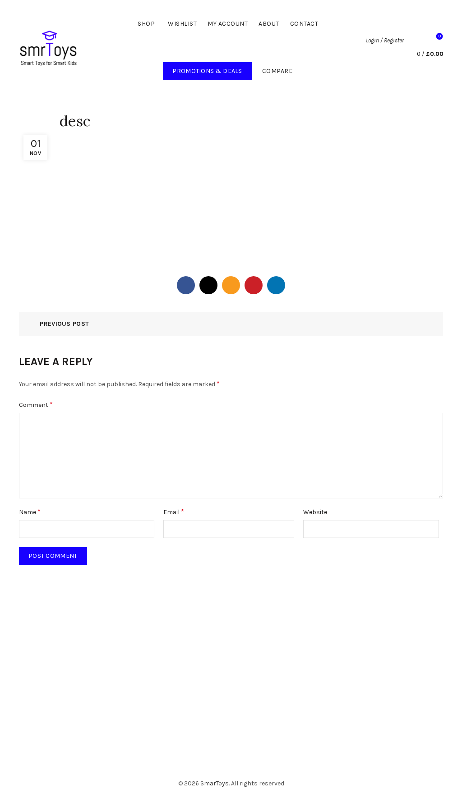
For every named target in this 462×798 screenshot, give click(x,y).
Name (30, 511)
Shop (146, 23)
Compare (277, 71)
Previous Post (64, 324)
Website (315, 512)
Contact (304, 23)
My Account (228, 23)
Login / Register (385, 40)
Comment (36, 404)
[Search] (415, 40)
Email (173, 511)
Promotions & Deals (211, 68)
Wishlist (182, 23)
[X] (208, 285)
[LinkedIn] (276, 285)
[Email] (231, 285)
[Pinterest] (254, 285)
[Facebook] (186, 285)
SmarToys (214, 783)
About (269, 23)
